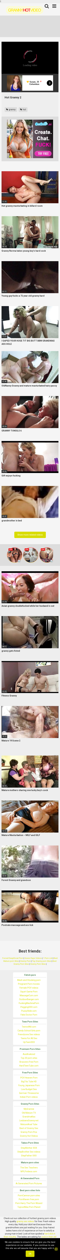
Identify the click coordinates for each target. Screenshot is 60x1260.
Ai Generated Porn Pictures (29, 1183)
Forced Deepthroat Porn (12, 958)
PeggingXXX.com (28, 1007)
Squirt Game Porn (29, 991)
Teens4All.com (29, 1026)
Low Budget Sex (29, 1089)
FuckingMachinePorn (29, 1003)
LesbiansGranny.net (28, 1120)
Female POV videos (29, 988)
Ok (30, 1253)
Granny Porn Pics (29, 1132)
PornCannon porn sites (29, 1195)
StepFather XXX (29, 1155)
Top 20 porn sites (29, 1058)
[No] (56, 1249)
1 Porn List (47, 958)
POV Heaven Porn (29, 1077)
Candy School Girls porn (29, 1030)
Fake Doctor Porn (29, 1014)
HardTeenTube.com (28, 1065)
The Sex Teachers (29, 1167)
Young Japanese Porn (29, 1085)
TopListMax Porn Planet (28, 1207)
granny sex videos (25, 1221)
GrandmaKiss (28, 1116)
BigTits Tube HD (29, 1081)
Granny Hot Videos (29, 1136)
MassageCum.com (29, 995)
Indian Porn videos (29, 1097)
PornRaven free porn (29, 1199)
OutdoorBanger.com (29, 999)
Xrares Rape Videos (33, 958)
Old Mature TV (29, 1113)
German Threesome (29, 1093)
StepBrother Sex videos (28, 1152)
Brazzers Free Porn (29, 1062)
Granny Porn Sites (38, 964)
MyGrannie (29, 1109)
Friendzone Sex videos (29, 1034)
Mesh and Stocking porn (29, 980)
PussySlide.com (29, 1011)
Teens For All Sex (29, 1038)
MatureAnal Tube (28, 1124)
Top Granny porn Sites (41, 961)
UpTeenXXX (29, 1042)
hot (24, 109)
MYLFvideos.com (29, 1171)
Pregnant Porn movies (29, 984)
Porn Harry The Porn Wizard (28, 1203)
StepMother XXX (29, 1148)
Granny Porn (25, 961)
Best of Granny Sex (29, 1128)
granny (12, 109)
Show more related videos (30, 535)
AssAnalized (29, 1054)
